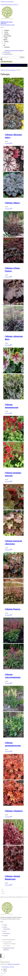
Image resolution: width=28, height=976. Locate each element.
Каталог (6, 41)
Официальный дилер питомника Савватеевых (14, 50)
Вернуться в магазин (14, 964)
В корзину (7, 143)
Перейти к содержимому (7, 1)
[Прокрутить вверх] (2, 970)
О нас (4, 44)
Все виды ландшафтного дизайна (7, 24)
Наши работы (5, 38)
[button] (2, 27)
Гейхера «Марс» (12, 203)
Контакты (7, 47)
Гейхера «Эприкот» (14, 811)
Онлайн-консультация (7, 35)
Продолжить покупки (8, 967)
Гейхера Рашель (12, 609)
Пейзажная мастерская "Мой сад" (9, 4)
